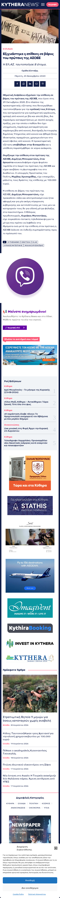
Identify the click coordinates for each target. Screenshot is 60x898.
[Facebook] (17, 84)
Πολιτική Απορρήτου (37, 894)
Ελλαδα (8, 49)
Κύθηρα (8, 386)
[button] (55, 848)
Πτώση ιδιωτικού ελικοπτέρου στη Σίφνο (27, 764)
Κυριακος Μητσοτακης (13, 245)
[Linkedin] (30, 84)
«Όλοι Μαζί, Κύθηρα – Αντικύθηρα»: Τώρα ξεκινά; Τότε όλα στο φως (26, 403)
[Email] (36, 84)
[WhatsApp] (23, 84)
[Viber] (43, 84)
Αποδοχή (30, 880)
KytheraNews (14, 242)
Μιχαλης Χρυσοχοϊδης (34, 245)
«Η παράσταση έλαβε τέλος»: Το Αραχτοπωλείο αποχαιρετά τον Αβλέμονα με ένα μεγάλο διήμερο (26, 416)
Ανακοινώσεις (11, 425)
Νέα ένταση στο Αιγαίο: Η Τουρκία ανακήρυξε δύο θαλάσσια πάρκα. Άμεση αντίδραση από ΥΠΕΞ (29, 778)
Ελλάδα (6, 725)
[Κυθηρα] (20, 4)
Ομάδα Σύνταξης (30, 71)
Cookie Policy (18, 894)
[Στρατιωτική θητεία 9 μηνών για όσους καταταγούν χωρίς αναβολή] (30, 693)
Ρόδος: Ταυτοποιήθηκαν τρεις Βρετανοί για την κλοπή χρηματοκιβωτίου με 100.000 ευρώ (28, 736)
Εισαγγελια (26, 242)
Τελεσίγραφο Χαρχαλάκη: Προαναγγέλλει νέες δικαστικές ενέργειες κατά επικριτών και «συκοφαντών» (25, 443)
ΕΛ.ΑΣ (35, 242)
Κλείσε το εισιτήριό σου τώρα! (21, 339)
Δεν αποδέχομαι (30, 888)
